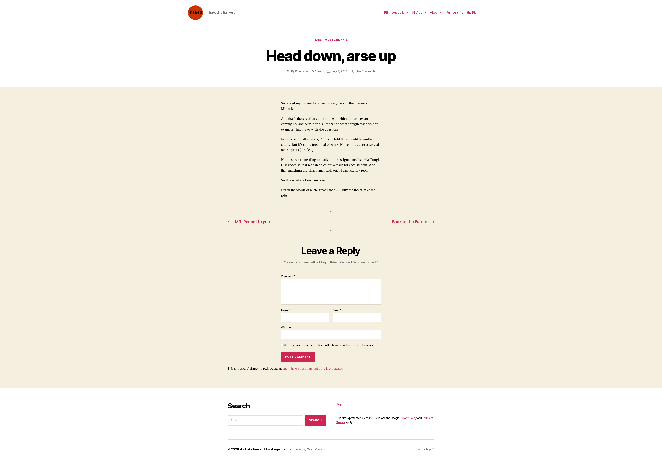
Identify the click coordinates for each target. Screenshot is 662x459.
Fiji (386, 12)
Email (337, 310)
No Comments (366, 71)
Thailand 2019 (336, 40)
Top (339, 404)
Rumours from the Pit (461, 12)
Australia (398, 12)
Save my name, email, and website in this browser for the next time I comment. (329, 345)
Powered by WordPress (305, 449)
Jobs (318, 40)
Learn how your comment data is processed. (313, 368)
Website (286, 327)
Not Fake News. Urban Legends (262, 449)
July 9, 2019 (339, 71)
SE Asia (417, 12)
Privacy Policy (408, 418)
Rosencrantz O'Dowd (308, 71)
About (434, 12)
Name (285, 310)
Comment (288, 276)
